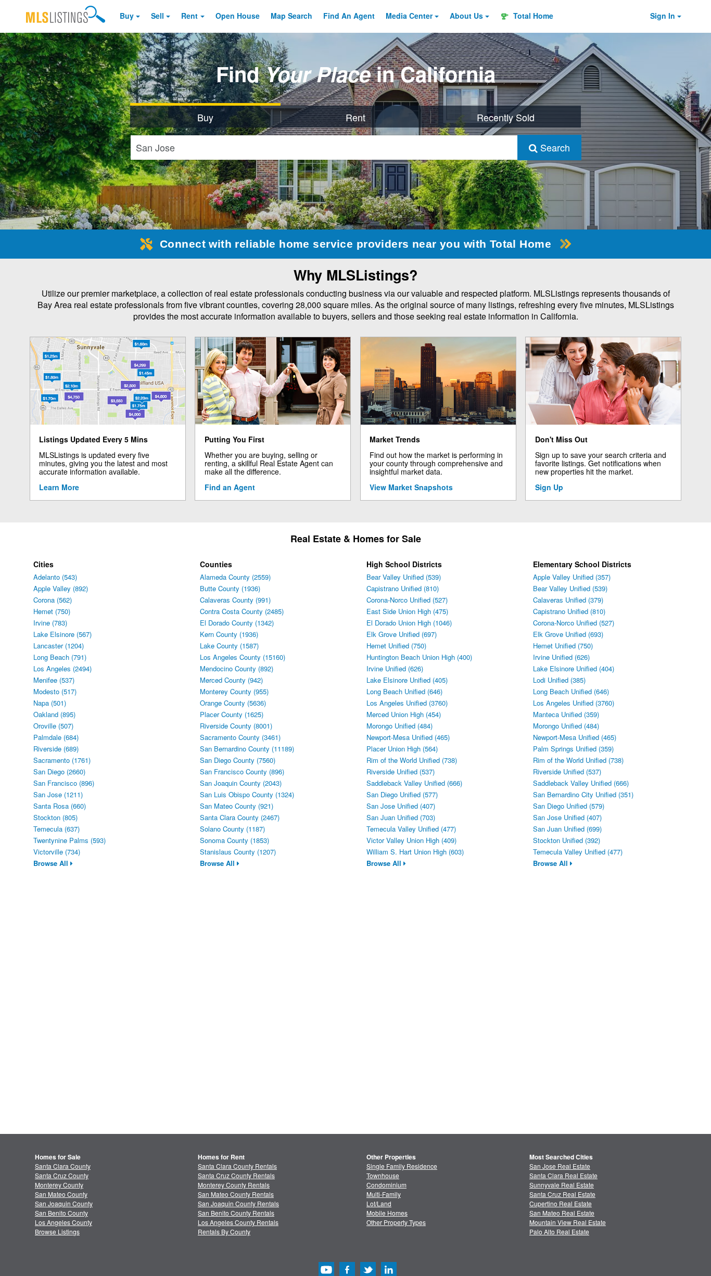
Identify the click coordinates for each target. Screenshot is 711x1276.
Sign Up (549, 487)
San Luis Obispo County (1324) (247, 794)
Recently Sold (506, 117)
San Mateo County (61, 1194)
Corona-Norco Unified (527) (407, 600)
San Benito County (61, 1212)
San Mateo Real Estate (561, 1212)
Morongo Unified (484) (399, 726)
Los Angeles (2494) (62, 668)
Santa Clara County (63, 1166)
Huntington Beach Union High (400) (419, 657)
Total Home (532, 15)
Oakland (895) (54, 714)
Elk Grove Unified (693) (568, 634)
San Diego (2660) (59, 771)
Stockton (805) (55, 817)
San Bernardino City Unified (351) (583, 794)
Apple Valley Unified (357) (572, 577)
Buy (127, 15)
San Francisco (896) (63, 783)
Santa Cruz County (61, 1175)
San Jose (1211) (58, 794)
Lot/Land (378, 1203)
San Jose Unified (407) (400, 806)
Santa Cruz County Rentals (236, 1175)
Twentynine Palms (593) (69, 840)
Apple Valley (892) (60, 588)
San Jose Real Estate (559, 1166)
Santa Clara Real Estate (563, 1175)
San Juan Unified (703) (400, 817)
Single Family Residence (401, 1166)
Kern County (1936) (229, 634)
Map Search (291, 15)
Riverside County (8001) (236, 726)
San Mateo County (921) (236, 806)
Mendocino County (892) (236, 668)
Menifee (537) (53, 680)
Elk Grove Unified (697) (401, 634)
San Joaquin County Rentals (238, 1203)
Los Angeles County (63, 1222)
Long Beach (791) (59, 657)
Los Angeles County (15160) (242, 657)
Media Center (409, 15)
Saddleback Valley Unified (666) (414, 783)
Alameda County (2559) (235, 577)
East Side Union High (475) (407, 611)
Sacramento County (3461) (240, 737)
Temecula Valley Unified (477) (411, 829)
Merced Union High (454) (403, 714)
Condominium (386, 1184)
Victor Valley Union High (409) (411, 840)
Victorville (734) (56, 852)
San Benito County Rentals (236, 1212)
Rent (189, 15)
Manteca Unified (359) (566, 714)
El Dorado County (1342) (237, 623)
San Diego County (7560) (237, 760)
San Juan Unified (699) (567, 829)
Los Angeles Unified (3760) (407, 703)
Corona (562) (52, 600)
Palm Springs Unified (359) (573, 749)
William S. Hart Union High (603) (415, 852)
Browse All (51, 863)
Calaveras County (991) (235, 600)
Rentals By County (224, 1231)
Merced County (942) (231, 680)
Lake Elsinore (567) (62, 634)
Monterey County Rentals (234, 1184)
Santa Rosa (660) (59, 806)
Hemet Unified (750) (396, 645)
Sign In (662, 15)
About (466, 15)
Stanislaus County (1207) (238, 852)
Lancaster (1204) (58, 645)
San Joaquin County (64, 1203)
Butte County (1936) (230, 588)
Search (554, 147)
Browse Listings (57, 1231)
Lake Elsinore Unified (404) (573, 668)
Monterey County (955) (234, 691)
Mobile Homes (387, 1212)
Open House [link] (237, 15)
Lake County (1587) (229, 645)
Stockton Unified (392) (566, 840)
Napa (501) (49, 703)
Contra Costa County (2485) (242, 611)
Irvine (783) (50, 623)
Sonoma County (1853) (234, 840)
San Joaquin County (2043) (241, 783)
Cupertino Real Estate (560, 1203)
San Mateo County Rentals (236, 1194)
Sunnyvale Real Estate (561, 1184)
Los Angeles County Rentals (238, 1222)
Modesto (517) (55, 691)
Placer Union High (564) (402, 749)
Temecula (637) (56, 829)
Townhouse (382, 1175)
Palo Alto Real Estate (559, 1231)
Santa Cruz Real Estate (562, 1194)
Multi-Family (383, 1194)
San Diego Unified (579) (568, 806)
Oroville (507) (53, 726)
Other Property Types (396, 1222)
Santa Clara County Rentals (237, 1166)
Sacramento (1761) (62, 760)
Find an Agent (230, 487)
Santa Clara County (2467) (240, 817)
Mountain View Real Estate (567, 1222)
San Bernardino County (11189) (247, 749)
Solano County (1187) (232, 829)
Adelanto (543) (55, 577)
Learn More (59, 487)
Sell (157, 15)
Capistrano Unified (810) (402, 588)
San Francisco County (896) (242, 771)
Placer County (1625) (231, 714)
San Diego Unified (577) (402, 794)
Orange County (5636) (233, 703)
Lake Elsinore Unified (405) (407, 680)
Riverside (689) (56, 749)
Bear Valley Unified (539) (403, 577)
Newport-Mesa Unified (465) (408, 737)
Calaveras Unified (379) (568, 600)
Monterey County (59, 1184)
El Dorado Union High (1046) (409, 623)
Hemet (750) (51, 611)
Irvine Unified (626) (394, 668)
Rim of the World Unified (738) (411, 760)
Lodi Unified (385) (559, 680)
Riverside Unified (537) (400, 771)
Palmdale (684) (56, 737)
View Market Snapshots (411, 487)
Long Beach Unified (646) (404, 691)
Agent (349, 15)
